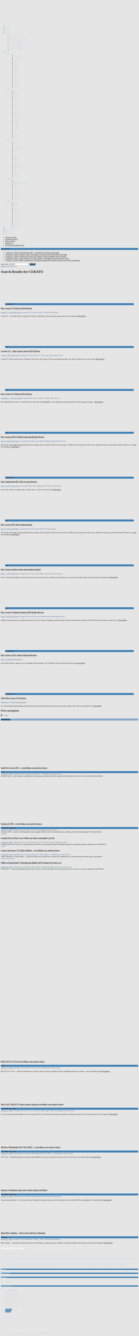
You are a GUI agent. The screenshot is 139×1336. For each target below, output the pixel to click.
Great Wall (17, 112)
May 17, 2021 (6, 574)
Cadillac (17, 75)
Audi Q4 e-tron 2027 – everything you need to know (24, 768)
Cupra (16, 85)
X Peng (16, 224)
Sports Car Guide (16, 50)
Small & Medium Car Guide (15, 1298)
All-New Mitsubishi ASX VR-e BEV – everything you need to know (31, 1147)
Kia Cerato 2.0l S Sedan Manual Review (19, 655)
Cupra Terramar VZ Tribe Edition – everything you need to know (30, 850)
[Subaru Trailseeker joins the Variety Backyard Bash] (23, 1186)
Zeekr (16, 226)
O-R (11, 179)
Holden (16, 114)
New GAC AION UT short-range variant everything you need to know (32, 1104)
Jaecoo (16, 134)
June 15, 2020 (6, 659)
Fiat (15, 97)
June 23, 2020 (6, 616)
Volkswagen (18, 220)
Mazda (16, 163)
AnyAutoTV (9, 234)
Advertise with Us (11, 239)
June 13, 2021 (6, 529)
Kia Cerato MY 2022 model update (16, 525)
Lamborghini (18, 147)
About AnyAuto (10, 237)
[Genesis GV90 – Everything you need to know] (42, 820)
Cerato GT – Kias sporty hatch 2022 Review (20, 351)
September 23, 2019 (8, 702)
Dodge (16, 87)
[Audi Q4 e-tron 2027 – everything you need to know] (42, 764)
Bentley (16, 63)
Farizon (16, 93)
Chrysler (17, 81)
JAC (15, 132)
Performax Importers (21, 183)
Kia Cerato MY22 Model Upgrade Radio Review (22, 437)
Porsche (16, 189)
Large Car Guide (15, 44)
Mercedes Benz (19, 167)
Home (7, 26)
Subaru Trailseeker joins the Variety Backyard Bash (24, 1190)
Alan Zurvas (15, 486)
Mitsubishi (17, 173)
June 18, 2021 (6, 441)
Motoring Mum (10, 230)
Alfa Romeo (18, 56)
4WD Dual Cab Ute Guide (14, 1304)
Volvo (16, 222)
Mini (15, 171)
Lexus (16, 151)
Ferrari (16, 95)
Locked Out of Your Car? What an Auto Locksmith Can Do (28, 838)
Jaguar (16, 136)
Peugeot (16, 185)
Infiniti (16, 128)
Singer (16, 204)
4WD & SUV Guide (17, 34)
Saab (15, 202)
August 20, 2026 (6, 855)
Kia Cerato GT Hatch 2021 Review (16, 394)
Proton (16, 191)
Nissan (16, 177)
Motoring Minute (11, 228)
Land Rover (18, 149)
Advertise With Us (5, 1273)
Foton (16, 101)
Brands (7, 52)
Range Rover (18, 194)
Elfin (15, 91)
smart (16, 208)
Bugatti (16, 71)
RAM (16, 192)
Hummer (17, 122)
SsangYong (18, 210)
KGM (16, 142)
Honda (16, 118)
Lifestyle (8, 232)
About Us (3, 1269)
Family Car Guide (16, 42)
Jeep (15, 138)
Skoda (16, 206)
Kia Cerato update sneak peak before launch (21, 569)
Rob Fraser (17, 312)
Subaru (16, 212)
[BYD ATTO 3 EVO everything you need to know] (42, 1057)
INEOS (16, 126)
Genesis (16, 106)
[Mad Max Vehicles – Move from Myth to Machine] (23, 1229)
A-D (11, 54)
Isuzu (16, 130)
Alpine (16, 57)
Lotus (16, 155)
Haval (16, 116)
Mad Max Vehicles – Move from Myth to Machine (23, 1233)
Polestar (16, 187)
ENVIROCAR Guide (17, 38)
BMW (16, 65)
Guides (7, 32)
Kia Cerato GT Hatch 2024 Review (16, 308)
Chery (16, 77)
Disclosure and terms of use (14, 245)
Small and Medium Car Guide (20, 46)
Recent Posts (5, 719)
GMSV (16, 110)
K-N (11, 140)
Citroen (16, 83)
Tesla (15, 216)
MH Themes (44, 1333)
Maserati (17, 159)
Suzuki (16, 214)
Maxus (16, 161)
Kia (15, 144)
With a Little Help (7, 1282)
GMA (16, 108)
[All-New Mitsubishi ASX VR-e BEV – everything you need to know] (23, 1143)
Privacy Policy (10, 241)
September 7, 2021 (7, 398)
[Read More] (81, 316)
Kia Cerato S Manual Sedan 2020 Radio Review (22, 612)
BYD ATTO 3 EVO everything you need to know (23, 1061)
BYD (16, 73)
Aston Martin (18, 59)
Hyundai (17, 124)
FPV (15, 102)
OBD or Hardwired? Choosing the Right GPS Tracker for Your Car (31, 863)
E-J (11, 89)
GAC (16, 104)
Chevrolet (17, 79)
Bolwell (16, 67)
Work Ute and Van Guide (18, 40)
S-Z (11, 200)
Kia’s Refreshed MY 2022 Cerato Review (19, 482)
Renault (16, 196)
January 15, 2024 (7, 312)
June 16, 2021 (6, 486)
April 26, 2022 (6, 355)
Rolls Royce (18, 198)
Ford (15, 99)
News (7, 30)
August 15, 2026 (6, 867)
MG (15, 169)
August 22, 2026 (6, 774)
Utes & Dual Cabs (16, 36)
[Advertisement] (40, 18)
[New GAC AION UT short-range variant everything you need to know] (23, 1100)
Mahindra (17, 157)
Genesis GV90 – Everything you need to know (21, 824)
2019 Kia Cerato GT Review (13, 698)
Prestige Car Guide (16, 48)
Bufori (16, 69)
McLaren (17, 165)
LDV (16, 153)
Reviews (8, 28)
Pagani (16, 181)
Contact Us (9, 243)
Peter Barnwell (16, 659)
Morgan (16, 175)
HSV (15, 120)
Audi (15, 61)
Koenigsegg (18, 146)
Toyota (16, 218)
